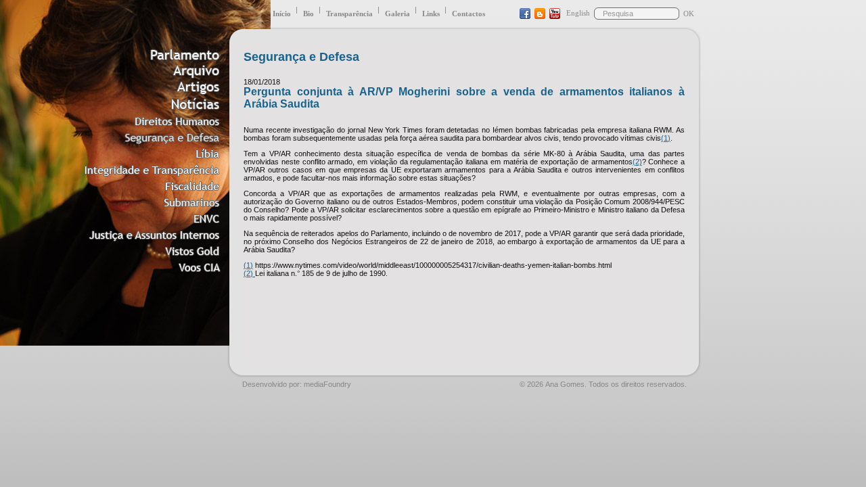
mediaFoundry (327, 384)
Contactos (468, 13)
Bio (308, 13)
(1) (665, 138)
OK (688, 13)
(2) (637, 162)
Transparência (349, 13)
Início (282, 13)
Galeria (397, 13)
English (578, 13)
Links (431, 13)
